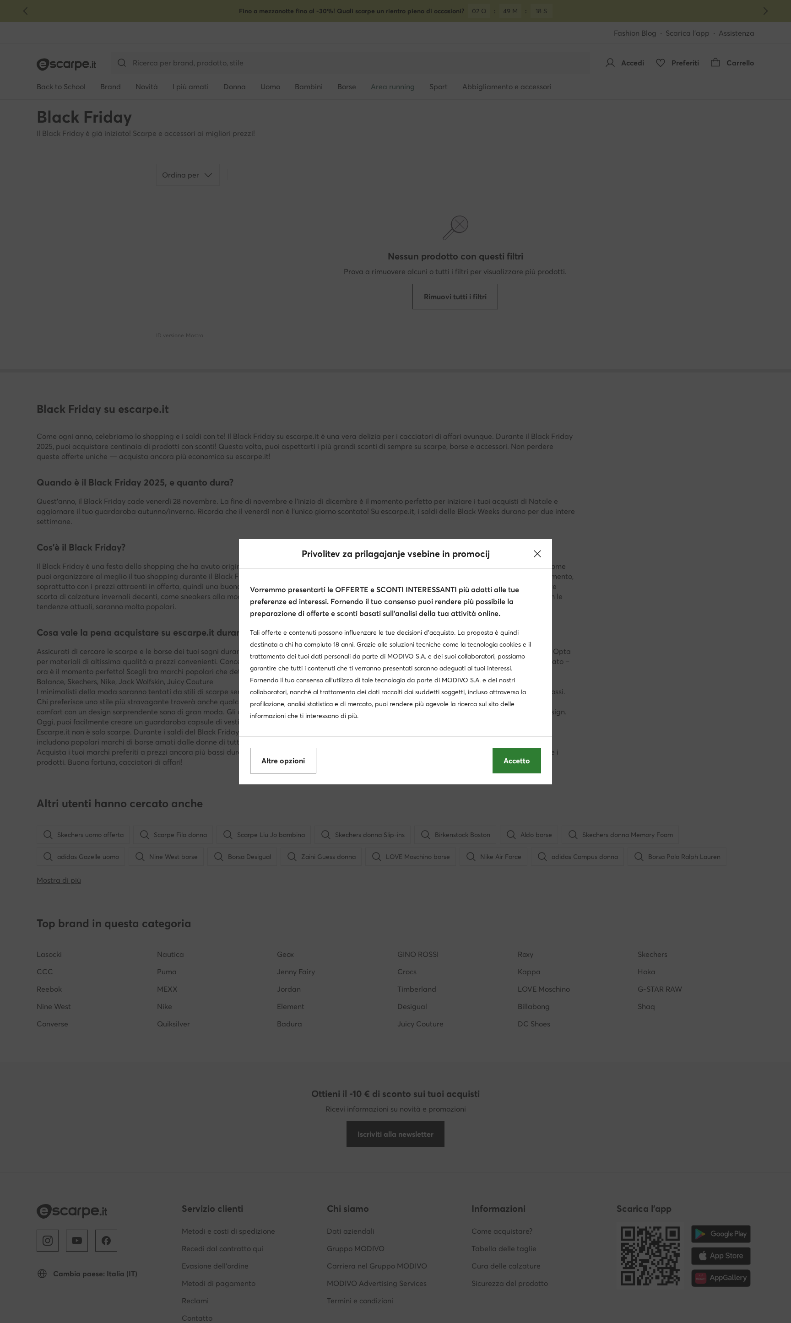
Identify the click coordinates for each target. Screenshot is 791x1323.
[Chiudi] (537, 554)
